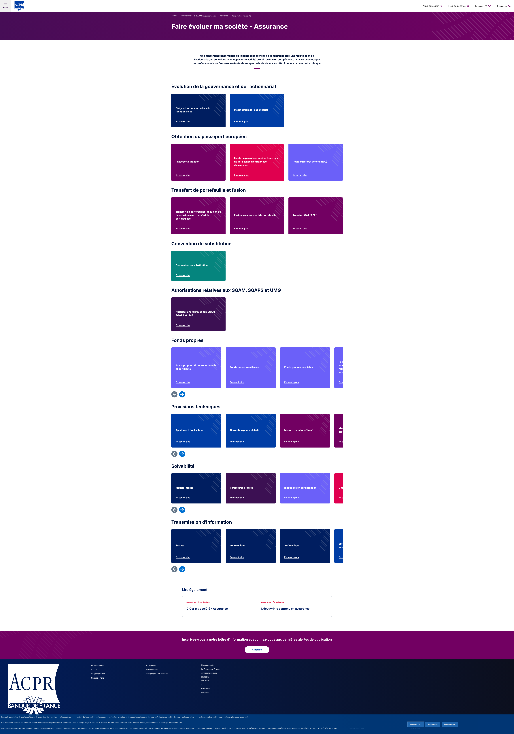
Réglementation (98, 674)
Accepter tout (415, 724)
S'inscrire (257, 649)
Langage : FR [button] (481, 6)
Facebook (205, 688)
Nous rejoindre (97, 678)
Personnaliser (449, 724)
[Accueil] (33, 689)
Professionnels (97, 665)
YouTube (205, 681)
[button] (504, 6)
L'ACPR (94, 669)
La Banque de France (210, 669)
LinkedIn (205, 677)
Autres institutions (209, 673)
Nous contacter (208, 665)
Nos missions (152, 669)
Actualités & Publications (157, 674)
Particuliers (151, 665)
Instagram (205, 692)
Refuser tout (433, 724)
